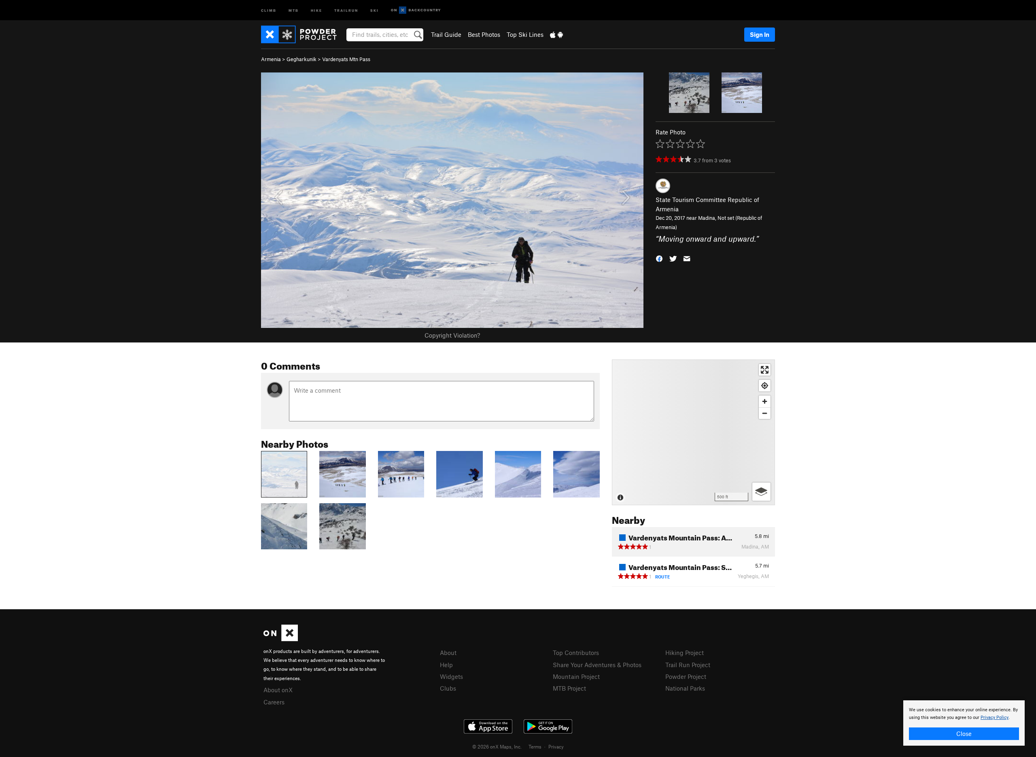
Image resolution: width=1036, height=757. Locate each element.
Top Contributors (576, 652)
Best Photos (484, 34)
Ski (374, 10)
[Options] (761, 492)
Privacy (556, 746)
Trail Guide (446, 34)
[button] (659, 257)
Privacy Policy (994, 717)
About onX (278, 689)
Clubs (448, 688)
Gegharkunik (301, 59)
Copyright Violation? (452, 335)
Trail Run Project (687, 664)
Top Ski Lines (525, 34)
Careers (273, 702)
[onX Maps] (280, 638)
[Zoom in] (765, 401)
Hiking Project (684, 652)
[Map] (693, 432)
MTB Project (569, 688)
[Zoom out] (765, 413)
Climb (268, 10)
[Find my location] (765, 385)
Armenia (271, 59)
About (448, 652)
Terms (535, 746)
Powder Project (685, 676)
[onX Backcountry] (416, 10)
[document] (964, 723)
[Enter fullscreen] (765, 370)
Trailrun (346, 10)
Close (964, 733)
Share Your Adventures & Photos (597, 664)
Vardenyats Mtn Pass (346, 59)
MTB (294, 10)
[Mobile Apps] (556, 34)
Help (446, 664)
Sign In (759, 34)
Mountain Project (576, 676)
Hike (316, 10)
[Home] (303, 34)
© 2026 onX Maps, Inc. (497, 746)
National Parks (685, 688)
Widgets (451, 676)
